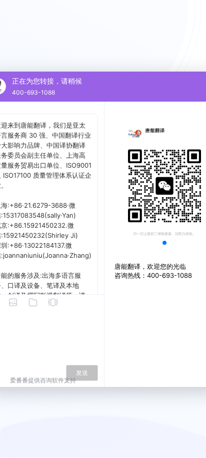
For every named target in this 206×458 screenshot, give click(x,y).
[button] (164, 243)
